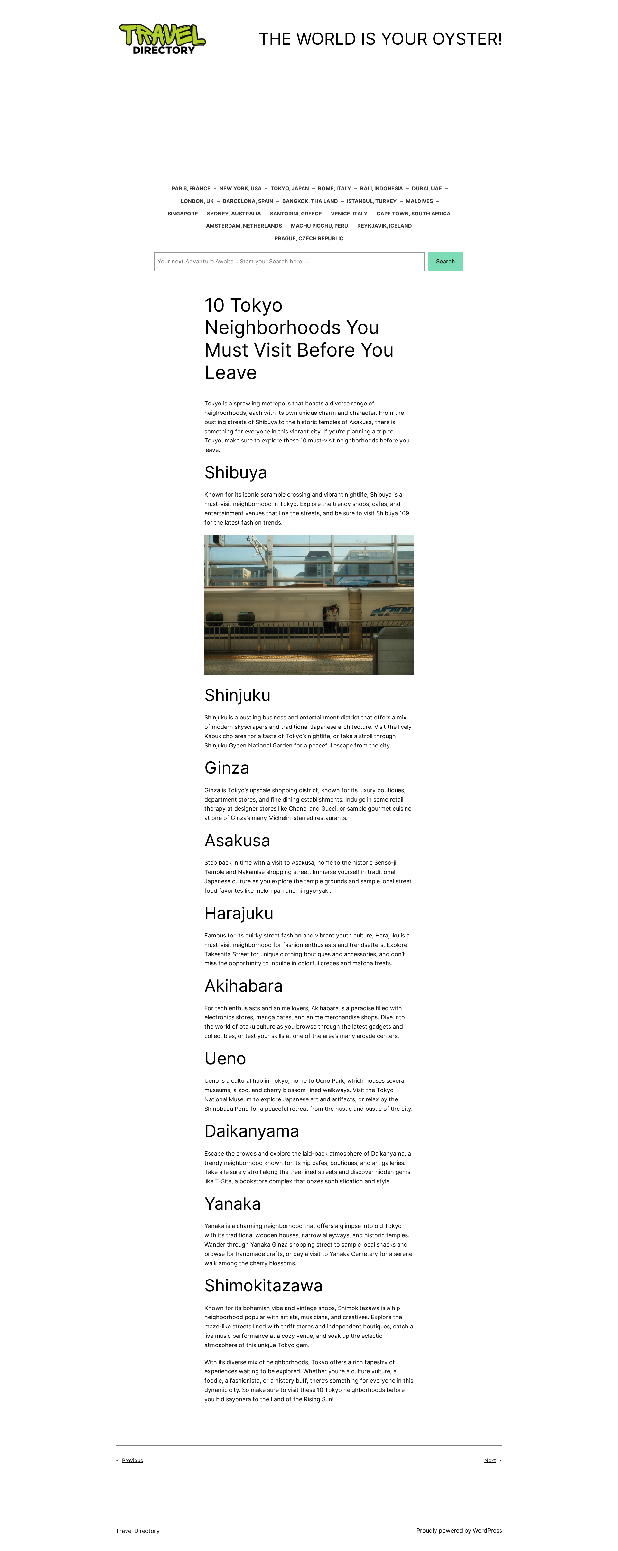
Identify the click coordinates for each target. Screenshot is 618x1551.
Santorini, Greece (296, 213)
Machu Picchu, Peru (319, 226)
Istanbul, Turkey (372, 201)
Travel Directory (138, 1530)
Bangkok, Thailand (310, 201)
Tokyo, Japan (290, 188)
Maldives (419, 201)
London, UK (197, 201)
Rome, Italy (334, 188)
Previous (132, 1460)
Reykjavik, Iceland (384, 226)
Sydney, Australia (234, 213)
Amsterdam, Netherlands (244, 226)
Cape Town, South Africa (414, 213)
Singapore (183, 213)
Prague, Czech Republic (309, 238)
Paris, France (191, 188)
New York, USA (241, 188)
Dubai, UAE (427, 188)
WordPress (487, 1530)
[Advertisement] (309, 131)
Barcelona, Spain (248, 201)
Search (445, 261)
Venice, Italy (349, 213)
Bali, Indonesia (381, 188)
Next (490, 1460)
